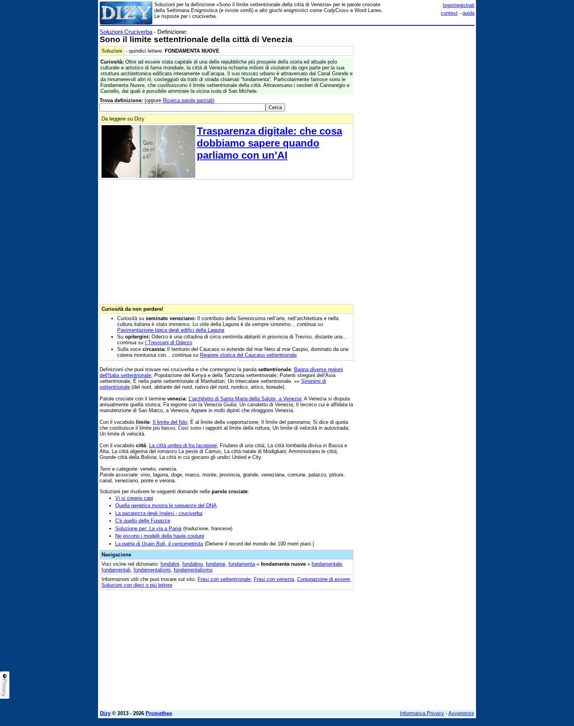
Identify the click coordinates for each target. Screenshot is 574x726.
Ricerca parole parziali (188, 100)
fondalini (169, 564)
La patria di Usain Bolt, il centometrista (159, 544)
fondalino (192, 564)
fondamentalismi (152, 570)
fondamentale (327, 564)
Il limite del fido (170, 422)
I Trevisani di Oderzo (168, 342)
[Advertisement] (415, 145)
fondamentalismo (193, 570)
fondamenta (241, 564)
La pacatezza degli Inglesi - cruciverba (158, 513)
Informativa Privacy (422, 713)
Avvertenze (461, 713)
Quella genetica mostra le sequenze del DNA (166, 505)
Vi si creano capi (134, 498)
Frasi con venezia (274, 579)
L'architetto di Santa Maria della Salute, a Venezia (245, 399)
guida (468, 13)
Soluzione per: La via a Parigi (148, 528)
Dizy (105, 713)
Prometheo (159, 713)
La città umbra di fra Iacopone (183, 445)
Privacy (5, 688)
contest (449, 13)
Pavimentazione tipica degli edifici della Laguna (170, 330)
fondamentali (116, 570)
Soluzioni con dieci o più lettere (137, 585)
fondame (215, 564)
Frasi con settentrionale (224, 579)
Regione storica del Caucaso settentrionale (248, 355)
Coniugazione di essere (323, 579)
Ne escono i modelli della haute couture (159, 536)
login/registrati (458, 5)
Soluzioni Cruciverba (126, 31)
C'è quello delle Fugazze (142, 521)
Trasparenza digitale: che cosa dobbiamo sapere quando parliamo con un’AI (269, 143)
